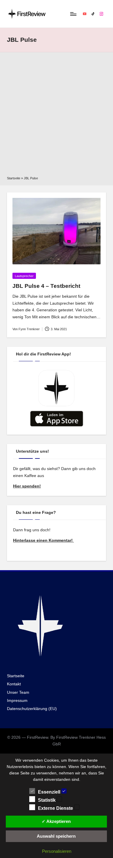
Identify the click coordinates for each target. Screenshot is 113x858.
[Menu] (73, 13)
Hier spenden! (27, 486)
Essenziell (49, 792)
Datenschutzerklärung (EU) (32, 709)
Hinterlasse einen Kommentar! (43, 540)
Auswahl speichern (56, 836)
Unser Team (18, 692)
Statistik (47, 800)
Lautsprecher (24, 276)
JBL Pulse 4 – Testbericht (46, 286)
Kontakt (14, 684)
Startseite (13, 178)
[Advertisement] (56, 116)
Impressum (17, 700)
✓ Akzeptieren (56, 821)
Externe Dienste (56, 808)
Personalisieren (56, 851)
